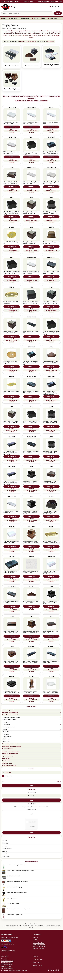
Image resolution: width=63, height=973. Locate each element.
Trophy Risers (6, 724)
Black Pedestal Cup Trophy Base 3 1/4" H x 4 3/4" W (30, 302)
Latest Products (6, 760)
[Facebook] (48, 970)
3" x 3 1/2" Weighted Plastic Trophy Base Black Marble (51, 152)
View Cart (8, 772)
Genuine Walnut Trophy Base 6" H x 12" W (51, 242)
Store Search (5, 843)
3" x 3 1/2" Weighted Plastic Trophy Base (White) (11, 542)
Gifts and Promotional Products (10, 751)
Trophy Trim (6, 722)
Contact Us (4, 851)
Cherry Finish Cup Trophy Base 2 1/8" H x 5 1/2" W (10, 182)
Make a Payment (6, 966)
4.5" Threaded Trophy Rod (13, 876)
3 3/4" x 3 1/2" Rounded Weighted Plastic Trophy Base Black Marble (50, 513)
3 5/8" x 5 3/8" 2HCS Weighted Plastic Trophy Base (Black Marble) (50, 393)
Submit (31, 832)
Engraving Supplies (7, 748)
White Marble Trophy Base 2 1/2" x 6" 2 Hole (31, 182)
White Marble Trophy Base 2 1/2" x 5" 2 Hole (31, 272)
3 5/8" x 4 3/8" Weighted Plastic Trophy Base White (50, 691)
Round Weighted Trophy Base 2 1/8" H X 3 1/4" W (50, 422)
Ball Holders (6, 741)
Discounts (35, 939)
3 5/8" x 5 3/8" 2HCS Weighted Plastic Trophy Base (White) (50, 573)
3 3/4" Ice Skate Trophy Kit (13, 903)
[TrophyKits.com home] (5, 7)
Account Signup (6, 853)
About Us (4, 845)
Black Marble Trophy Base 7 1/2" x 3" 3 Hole (31, 332)
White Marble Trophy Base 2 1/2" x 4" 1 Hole (51, 182)
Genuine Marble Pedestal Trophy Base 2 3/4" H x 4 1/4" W (30, 483)
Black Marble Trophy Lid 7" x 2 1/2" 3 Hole (51, 661)
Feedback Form (37, 965)
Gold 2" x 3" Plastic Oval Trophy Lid (10, 362)
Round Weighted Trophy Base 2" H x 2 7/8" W (50, 452)
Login (31, 800)
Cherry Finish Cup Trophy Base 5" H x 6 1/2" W (30, 242)
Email (31, 814)
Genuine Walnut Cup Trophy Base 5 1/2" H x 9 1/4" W (31, 631)
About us (35, 937)
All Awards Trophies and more (10, 712)
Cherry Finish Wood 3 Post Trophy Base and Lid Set (50, 362)
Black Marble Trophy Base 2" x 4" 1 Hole (11, 602)
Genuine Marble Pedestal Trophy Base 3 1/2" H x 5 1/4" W (30, 513)
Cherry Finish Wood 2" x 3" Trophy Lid (50, 631)
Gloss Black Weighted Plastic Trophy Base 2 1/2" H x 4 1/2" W (11, 273)
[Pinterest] (58, 970)
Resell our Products (38, 948)
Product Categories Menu (9, 710)
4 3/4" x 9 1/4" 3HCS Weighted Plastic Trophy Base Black (10, 483)
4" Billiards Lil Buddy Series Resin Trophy (17, 892)
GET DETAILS (12, 127)
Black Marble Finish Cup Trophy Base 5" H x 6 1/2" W (51, 302)
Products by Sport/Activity (9, 765)
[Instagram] (51, 970)
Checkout (31, 785)
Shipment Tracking (6, 962)
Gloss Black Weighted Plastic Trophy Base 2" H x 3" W (31, 422)
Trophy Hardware (7, 736)
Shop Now (4, 840)
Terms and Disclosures (8, 950)
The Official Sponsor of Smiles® (10, 1)
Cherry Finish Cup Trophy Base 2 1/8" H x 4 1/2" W (50, 482)
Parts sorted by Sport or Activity (11, 717)
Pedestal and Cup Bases (11, 89)
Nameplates (53, 18)
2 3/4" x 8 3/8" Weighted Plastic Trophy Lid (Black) (30, 661)
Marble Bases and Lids (12, 66)
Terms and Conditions (39, 944)
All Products (50, 41)
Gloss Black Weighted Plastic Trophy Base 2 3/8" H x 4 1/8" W (11, 213)
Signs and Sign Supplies (8, 756)
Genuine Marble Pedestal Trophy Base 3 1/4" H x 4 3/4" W (50, 603)
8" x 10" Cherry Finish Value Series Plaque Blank (18, 909)
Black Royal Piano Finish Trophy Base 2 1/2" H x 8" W (11, 691)
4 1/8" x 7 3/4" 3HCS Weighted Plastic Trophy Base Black (10, 453)
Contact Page (36, 962)
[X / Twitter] (61, 970)
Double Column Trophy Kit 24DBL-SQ (16, 865)
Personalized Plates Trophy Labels (11, 746)
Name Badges (6, 758)
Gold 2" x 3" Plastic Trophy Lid (11, 392)
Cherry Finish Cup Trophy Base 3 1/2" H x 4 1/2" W (10, 422)
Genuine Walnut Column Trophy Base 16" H (30, 691)
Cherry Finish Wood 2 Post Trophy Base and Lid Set (10, 631)
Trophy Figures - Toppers (10, 719)
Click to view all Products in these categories (31, 100)
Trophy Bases (6, 734)
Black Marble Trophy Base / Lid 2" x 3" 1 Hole (51, 272)
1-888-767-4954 (28, 1)
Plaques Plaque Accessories (9, 743)
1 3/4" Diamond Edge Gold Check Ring (10, 302)
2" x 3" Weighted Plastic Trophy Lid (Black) (10, 572)
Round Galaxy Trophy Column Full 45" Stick (17, 881)
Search (58, 13)
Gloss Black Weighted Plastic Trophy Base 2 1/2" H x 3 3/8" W (31, 153)
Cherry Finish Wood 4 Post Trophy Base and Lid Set (10, 661)
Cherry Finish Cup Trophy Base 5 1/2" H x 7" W (30, 212)
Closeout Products (7, 763)
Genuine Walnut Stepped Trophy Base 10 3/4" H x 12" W (31, 543)
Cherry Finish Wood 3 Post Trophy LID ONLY (30, 602)
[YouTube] (53, 970)
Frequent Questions (38, 943)
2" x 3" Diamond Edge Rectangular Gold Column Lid (51, 542)
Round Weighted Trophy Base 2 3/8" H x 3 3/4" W (50, 212)
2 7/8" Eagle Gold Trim (12, 898)
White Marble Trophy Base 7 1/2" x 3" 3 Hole (31, 122)
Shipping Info (5, 959)
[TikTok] (56, 970)
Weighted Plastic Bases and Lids (51, 65)
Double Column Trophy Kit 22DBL (15, 914)
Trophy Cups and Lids (8, 727)
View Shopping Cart (7, 968)
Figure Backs (6, 739)
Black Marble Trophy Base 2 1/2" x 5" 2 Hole (31, 452)
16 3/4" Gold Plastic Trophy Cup (14, 887)
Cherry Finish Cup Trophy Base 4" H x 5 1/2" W (10, 332)
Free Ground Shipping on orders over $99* (50, 1)
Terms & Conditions (6, 848)
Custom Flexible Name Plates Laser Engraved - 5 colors (20, 870)
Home (5, 18)
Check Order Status (7, 964)
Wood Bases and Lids (31, 66)
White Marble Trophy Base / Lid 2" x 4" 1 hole (11, 152)
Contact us (36, 941)
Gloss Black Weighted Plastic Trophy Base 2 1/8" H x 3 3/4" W (51, 333)
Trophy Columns (7, 731)
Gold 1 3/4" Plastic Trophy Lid (10, 242)
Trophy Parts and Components (10, 714)
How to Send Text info (39, 946)
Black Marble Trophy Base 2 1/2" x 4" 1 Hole (31, 392)
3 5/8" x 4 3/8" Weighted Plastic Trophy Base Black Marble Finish (30, 363)
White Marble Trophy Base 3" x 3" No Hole (30, 572)
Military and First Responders (10, 753)
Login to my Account (7, 961)
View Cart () (55, 6)
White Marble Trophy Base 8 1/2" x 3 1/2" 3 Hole (11, 512)
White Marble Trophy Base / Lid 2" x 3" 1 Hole (11, 122)
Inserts (5, 729)
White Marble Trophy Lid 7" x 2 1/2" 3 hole (51, 122)
